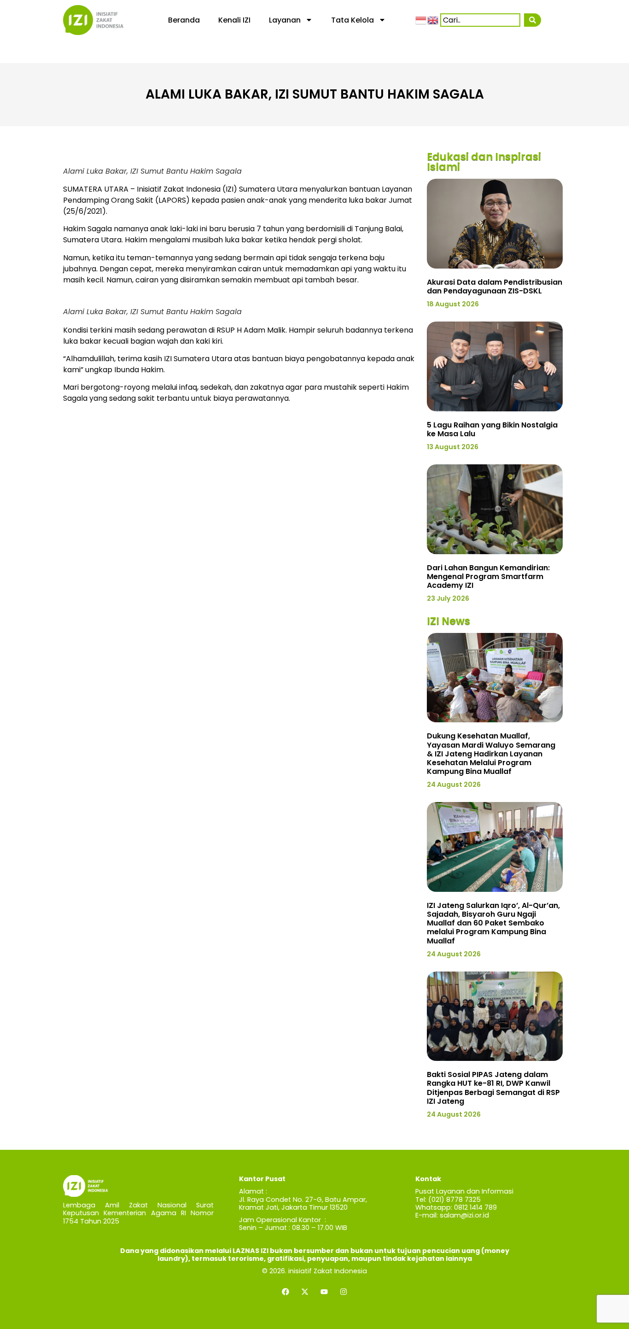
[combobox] (480, 20)
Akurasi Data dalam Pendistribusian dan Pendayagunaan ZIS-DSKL (494, 286)
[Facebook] (285, 1291)
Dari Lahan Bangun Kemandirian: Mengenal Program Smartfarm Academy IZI (488, 576)
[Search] (532, 20)
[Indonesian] (421, 19)
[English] (433, 19)
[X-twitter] (304, 1291)
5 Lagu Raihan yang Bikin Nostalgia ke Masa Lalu (492, 429)
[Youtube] (324, 1291)
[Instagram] (343, 1291)
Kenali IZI (234, 20)
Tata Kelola (352, 20)
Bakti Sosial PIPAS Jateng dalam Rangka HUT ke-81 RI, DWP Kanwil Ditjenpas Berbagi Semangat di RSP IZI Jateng (493, 1088)
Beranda (184, 20)
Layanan (285, 20)
